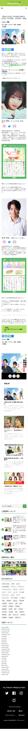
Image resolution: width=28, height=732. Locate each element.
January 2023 (5, 647)
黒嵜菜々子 (18, 617)
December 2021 (5, 671)
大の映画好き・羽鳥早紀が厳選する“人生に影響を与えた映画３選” (19, 537)
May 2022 (4, 661)
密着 (21, 603)
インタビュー (20, 586)
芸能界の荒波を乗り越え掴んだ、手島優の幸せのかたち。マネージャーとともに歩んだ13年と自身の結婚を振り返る (19, 529)
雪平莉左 (23, 614)
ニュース (15, 592)
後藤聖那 (4, 609)
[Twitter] (10, 376)
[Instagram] (18, 376)
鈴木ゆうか (16, 614)
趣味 (10, 614)
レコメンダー (5, 597)
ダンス (3, 592)
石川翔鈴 (4, 26)
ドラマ (9, 592)
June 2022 (4, 660)
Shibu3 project (5, 583)
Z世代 (6, 24)
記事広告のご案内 (11, 711)
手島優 (10, 609)
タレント (22, 589)
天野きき (11, 603)
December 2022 (5, 649)
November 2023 (5, 631)
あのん (18, 583)
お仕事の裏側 (5, 586)
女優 (15, 24)
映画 (15, 609)
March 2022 (4, 665)
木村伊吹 (19, 24)
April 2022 (4, 663)
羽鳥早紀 (22, 612)
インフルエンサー (6, 589)
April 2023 (4, 641)
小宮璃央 (4, 606)
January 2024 (5, 627)
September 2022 (6, 654)
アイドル (10, 24)
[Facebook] (14, 376)
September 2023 (6, 634)
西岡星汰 (4, 614)
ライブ (18, 595)
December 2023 (5, 629)
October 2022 (5, 652)
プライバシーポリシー (10, 715)
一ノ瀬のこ (22, 597)
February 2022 (5, 667)
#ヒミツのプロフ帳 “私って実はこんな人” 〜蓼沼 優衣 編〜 (19, 544)
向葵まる (15, 600)
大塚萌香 (4, 603)
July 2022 (4, 658)
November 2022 (5, 651)
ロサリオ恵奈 (14, 597)
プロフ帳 (22, 592)
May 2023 (4, 640)
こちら (18, 78)
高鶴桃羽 (11, 617)
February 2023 (5, 645)
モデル (12, 595)
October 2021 (5, 674)
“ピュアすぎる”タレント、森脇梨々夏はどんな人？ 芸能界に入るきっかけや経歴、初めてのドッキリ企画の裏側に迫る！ (19, 519)
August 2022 (5, 656)
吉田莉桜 (9, 600)
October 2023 (5, 632)
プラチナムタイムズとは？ (15, 706)
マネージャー (5, 595)
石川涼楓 (4, 612)
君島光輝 (22, 600)
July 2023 (4, 636)
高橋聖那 (4, 617)
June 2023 (4, 638)
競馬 (16, 612)
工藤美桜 (11, 606)
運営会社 (21, 711)
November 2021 (5, 672)
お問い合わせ (22, 715)
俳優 (3, 600)
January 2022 (5, 669)
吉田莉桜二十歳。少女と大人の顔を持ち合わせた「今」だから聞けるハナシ (19, 550)
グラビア (15, 589)
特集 (8, 22)
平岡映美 (17, 606)
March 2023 (4, 643)
